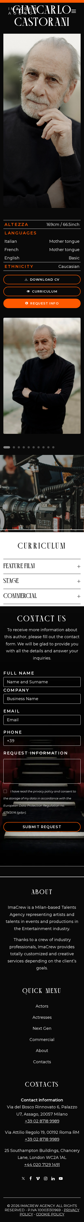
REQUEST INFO (44, 303)
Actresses (42, 1017)
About (42, 1050)
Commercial (42, 1039)
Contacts (42, 1061)
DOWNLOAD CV (44, 280)
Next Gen (42, 1028)
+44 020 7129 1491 (42, 1164)
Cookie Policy (50, 1214)
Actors (42, 1006)
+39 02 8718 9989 (42, 1121)
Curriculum (44, 291)
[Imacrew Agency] (22, 11)
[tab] (42, 566)
